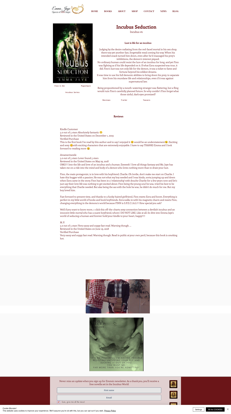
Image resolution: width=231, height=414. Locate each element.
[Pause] (89, 312)
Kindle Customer (69, 129)
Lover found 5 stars (88, 158)
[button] (116, 344)
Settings (198, 409)
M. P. (62, 222)
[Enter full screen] (146, 312)
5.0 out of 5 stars (68, 132)
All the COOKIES (215, 409)
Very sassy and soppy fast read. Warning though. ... (104, 225)
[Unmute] (93, 312)
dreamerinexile (68, 154)
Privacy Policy (110, 410)
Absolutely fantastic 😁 (89, 132)
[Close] (227, 409)
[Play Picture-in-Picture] (141, 312)
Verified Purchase (69, 232)
